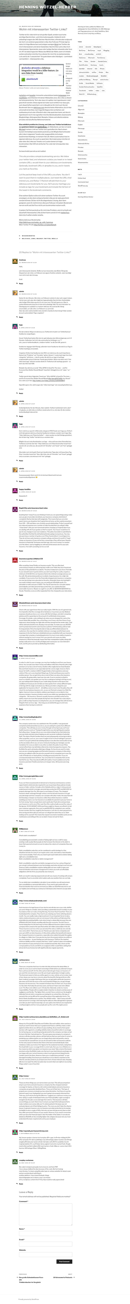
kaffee (94, 72)
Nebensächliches (83, 143)
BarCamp (82, 50)
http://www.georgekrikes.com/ (31, 776)
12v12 (81, 47)
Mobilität (104, 76)
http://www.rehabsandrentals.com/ (33, 901)
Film (80, 61)
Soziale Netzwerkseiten (86, 87)
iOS (96, 69)
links (33, 238)
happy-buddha (25, 489)
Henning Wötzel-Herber (47, 7)
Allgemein (81, 109)
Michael (22, 129)
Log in (80, 174)
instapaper (62, 95)
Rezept (95, 79)
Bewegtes (81, 113)
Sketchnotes (82, 159)
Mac (107, 72)
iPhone (102, 69)
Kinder (101, 72)
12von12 (88, 47)
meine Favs (65, 213)
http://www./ (24, 1076)
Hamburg (94, 65)
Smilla (81, 83)
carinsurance (24, 960)
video (97, 90)
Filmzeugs (81, 128)
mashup (40, 238)
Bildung (80, 117)
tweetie (32, 95)
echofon (23, 95)
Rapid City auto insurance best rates (33, 508)
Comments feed (83, 182)
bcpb (99, 50)
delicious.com (39, 107)
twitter (47, 238)
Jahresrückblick (84, 72)
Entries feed (82, 178)
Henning (37, 26)
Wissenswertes (28, 236)
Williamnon (23, 829)
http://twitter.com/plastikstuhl (45, 225)
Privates (80, 147)
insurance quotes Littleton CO (31, 559)
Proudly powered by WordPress (28, 1299)
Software (100, 83)
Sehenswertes (82, 155)
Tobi (20, 325)
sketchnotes (104, 79)
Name (22, 1229)
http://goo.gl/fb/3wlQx (55, 378)
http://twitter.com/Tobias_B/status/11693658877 (49, 380)
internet (89, 69)
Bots (56, 44)
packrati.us (42, 127)
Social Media (90, 83)
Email (22, 1240)
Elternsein (91, 58)
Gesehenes (81, 136)
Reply (21, 283)
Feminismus (101, 58)
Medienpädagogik (92, 76)
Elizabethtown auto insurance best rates (35, 603)
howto (101, 65)
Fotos (86, 61)
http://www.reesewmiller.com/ (31, 656)
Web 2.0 (55, 238)
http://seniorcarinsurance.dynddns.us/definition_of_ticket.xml (44, 1017)
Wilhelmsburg (91, 94)
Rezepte (80, 151)
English (80, 124)
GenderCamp (102, 61)
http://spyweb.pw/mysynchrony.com (33, 1131)
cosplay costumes (26, 1160)
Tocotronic (82, 90)
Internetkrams (82, 140)
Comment (23, 1201)
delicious (26, 238)
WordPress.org (83, 186)
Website (22, 1250)
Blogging (106, 50)
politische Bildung (84, 79)
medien (81, 76)
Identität (81, 69)
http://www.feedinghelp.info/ (30, 717)
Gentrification (83, 65)
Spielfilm (100, 87)
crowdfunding (88, 54)
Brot (80, 54)
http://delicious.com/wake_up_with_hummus (36, 222)
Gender (93, 61)
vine (103, 90)
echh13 (98, 54)
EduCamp (82, 58)
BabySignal (97, 47)
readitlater (23, 98)
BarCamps (91, 50)
